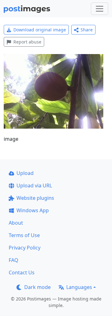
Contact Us (22, 272)
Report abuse (27, 42)
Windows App (32, 210)
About (16, 222)
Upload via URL (34, 185)
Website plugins (35, 198)
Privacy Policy (24, 247)
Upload (25, 173)
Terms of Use (24, 235)
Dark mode (37, 287)
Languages (79, 287)
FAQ (13, 260)
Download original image (39, 30)
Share (87, 30)
